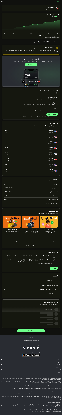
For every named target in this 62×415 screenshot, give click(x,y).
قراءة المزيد (54, 241)
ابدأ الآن (54, 268)
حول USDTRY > (48, 41)
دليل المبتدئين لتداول (33, 229)
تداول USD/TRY (31, 64)
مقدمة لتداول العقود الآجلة (13, 229)
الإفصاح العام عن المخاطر (57, 402)
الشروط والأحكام (50, 402)
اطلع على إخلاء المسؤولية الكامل (50, 397)
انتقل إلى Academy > (30, 245)
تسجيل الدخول (8, 1)
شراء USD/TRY (26, 116)
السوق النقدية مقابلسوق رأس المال (49, 229)
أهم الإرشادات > (32, 41)
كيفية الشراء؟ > (40, 41)
